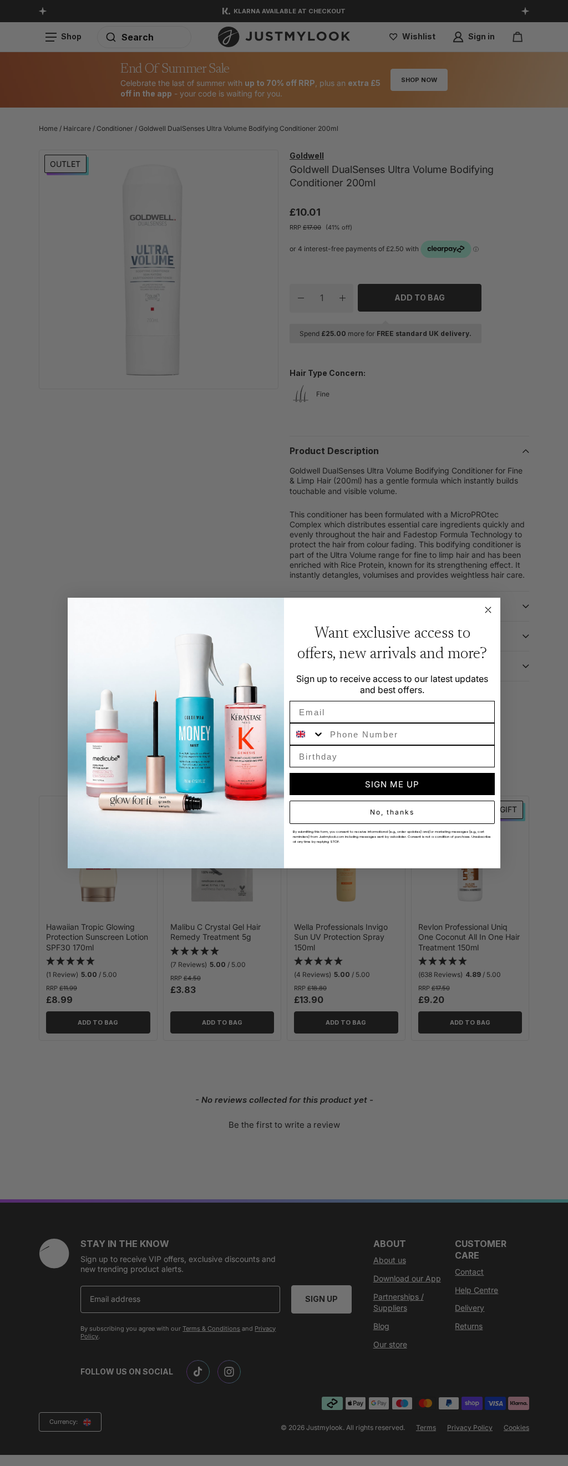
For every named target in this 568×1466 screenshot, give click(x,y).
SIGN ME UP (392, 784)
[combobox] (307, 734)
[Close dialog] (488, 610)
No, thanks (392, 812)
